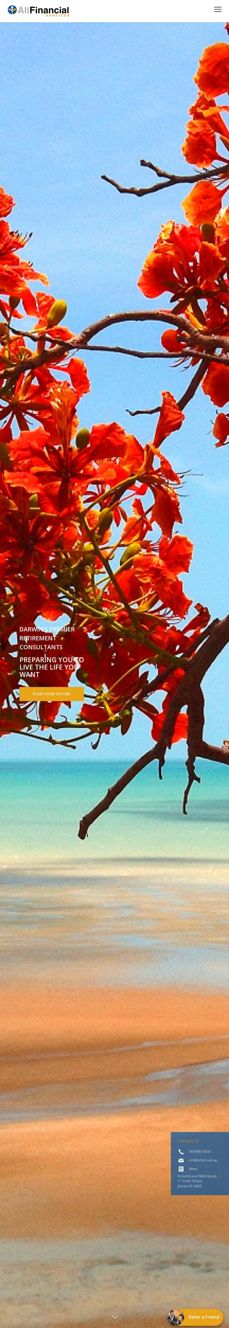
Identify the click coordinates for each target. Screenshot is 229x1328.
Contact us (188, 1141)
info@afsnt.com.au (203, 1160)
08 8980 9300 (199, 1151)
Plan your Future (51, 693)
